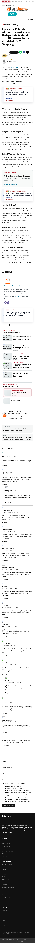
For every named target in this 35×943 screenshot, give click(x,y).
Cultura (4, 854)
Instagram (4, 917)
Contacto (4, 894)
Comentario (5, 745)
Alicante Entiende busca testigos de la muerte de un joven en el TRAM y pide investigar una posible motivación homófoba (22, 347)
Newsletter (4, 900)
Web (3, 773)
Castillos (4, 871)
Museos (4, 882)
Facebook (4, 912)
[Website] (8, 302)
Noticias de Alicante (7, 841)
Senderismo (5, 877)
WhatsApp (4, 910)
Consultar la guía (10, 184)
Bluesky (4, 920)
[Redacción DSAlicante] (4, 61)
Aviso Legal (4, 939)
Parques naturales (6, 879)
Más (4, 55)
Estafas (13, 325)
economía (18, 296)
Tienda (4, 902)
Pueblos (4, 869)
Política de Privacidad (19, 780)
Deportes (4, 856)
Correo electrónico (7, 767)
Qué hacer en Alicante (7, 864)
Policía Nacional (15, 67)
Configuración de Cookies (16, 941)
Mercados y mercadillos (8, 887)
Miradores (4, 884)
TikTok (3, 925)
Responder (5, 465)
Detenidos (6, 325)
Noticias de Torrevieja (7, 851)
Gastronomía (5, 874)
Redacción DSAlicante (12, 60)
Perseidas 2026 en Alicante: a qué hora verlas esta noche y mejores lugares (21, 375)
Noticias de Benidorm (7, 848)
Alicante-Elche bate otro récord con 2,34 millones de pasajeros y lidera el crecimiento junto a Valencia (22, 365)
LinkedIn (4, 923)
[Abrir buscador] (25, 14)
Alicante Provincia (6, 843)
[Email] (5, 302)
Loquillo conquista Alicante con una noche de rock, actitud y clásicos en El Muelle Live (22, 356)
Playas (3, 866)
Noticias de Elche (6, 846)
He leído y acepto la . (15, 780)
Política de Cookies (27, 939)
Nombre (4, 761)
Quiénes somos (6, 897)
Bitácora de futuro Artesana (16, 1)
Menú (29, 19)
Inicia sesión (21, 14)
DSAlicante (6, 816)
